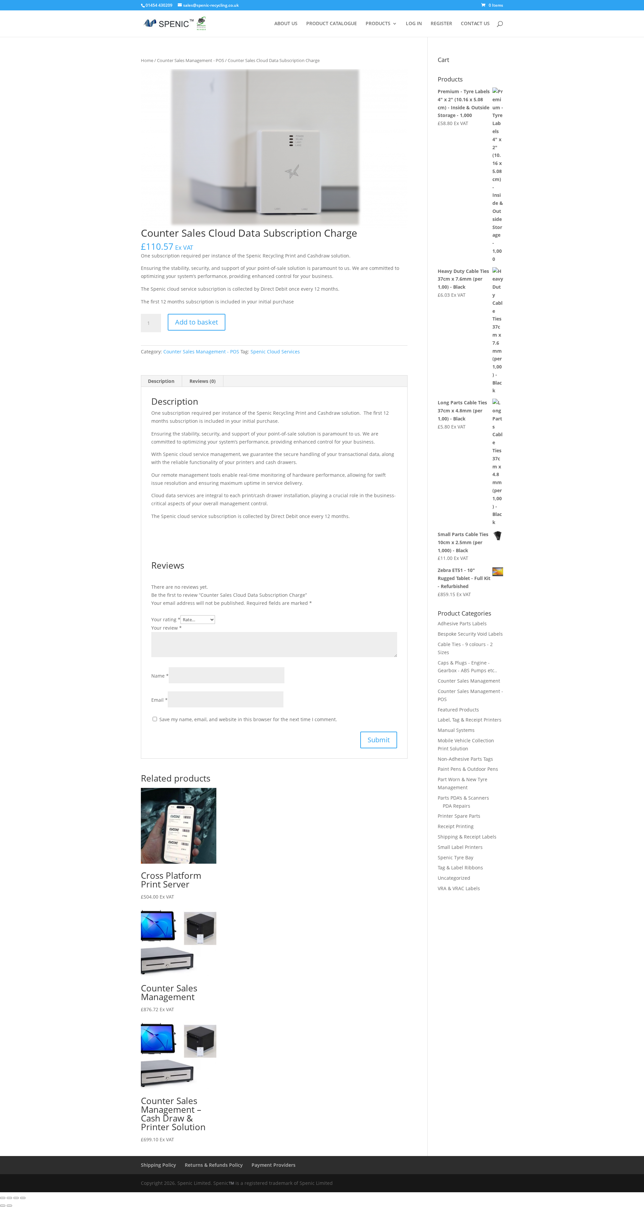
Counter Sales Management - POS (190, 60)
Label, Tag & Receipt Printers (469, 719)
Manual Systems (456, 730)
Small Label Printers (460, 847)
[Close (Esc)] (22, 1198)
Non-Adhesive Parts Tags (465, 759)
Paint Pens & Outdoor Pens (468, 769)
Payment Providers (274, 1165)
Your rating (165, 619)
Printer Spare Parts (459, 816)
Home (147, 60)
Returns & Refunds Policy (214, 1165)
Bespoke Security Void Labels (470, 634)
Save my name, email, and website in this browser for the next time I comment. (248, 719)
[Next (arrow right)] (9, 1206)
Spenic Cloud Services (275, 351)
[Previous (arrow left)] (2, 1206)
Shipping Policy (158, 1165)
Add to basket (196, 322)
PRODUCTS (378, 23)
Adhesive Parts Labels (462, 623)
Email (159, 700)
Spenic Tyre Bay (455, 857)
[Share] (16, 1198)
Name (160, 676)
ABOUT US (286, 23)
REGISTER (441, 23)
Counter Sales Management (469, 681)
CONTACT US (475, 23)
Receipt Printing (456, 826)
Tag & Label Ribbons (460, 867)
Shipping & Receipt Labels (467, 836)
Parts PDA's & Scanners (463, 798)
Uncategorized (454, 878)
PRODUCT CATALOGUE (331, 23)
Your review (166, 628)
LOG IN (414, 23)
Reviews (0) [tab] (203, 381)
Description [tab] (161, 381)
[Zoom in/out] (2, 1198)
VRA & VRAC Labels (459, 888)
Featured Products (458, 709)
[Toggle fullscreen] (9, 1198)
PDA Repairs (456, 806)
